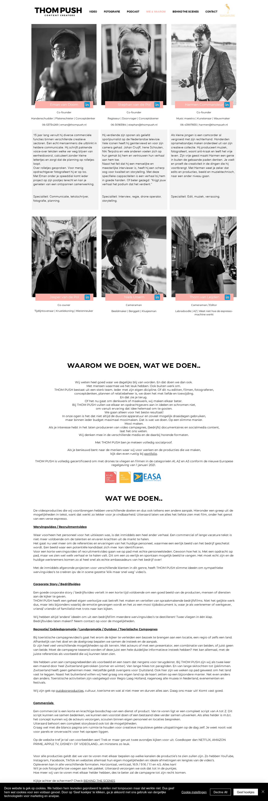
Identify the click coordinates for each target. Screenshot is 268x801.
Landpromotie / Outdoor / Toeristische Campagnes (118, 629)
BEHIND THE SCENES (99, 781)
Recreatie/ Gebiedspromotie (55, 629)
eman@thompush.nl (73, 124)
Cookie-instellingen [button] (194, 792)
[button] (64, 297)
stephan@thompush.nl (142, 124)
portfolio (150, 454)
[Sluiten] (262, 792)
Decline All (220, 792)
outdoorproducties (70, 691)
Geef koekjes (245, 792)
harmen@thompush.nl (213, 124)
